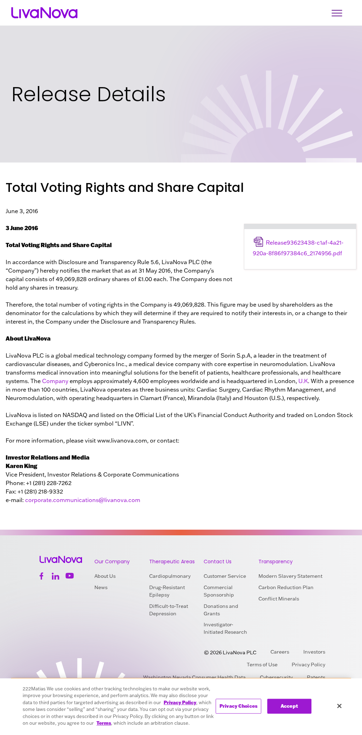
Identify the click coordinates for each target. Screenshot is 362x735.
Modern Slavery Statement (290, 576)
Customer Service (225, 576)
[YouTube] (70, 576)
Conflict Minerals (278, 599)
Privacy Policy (308, 664)
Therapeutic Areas (172, 561)
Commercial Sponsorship (219, 591)
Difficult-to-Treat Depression (168, 610)
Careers (279, 652)
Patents (316, 677)
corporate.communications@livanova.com (82, 499)
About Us (105, 576)
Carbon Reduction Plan (286, 587)
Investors (314, 652)
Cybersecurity (276, 677)
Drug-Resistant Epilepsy (167, 591)
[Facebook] (41, 576)
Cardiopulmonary (170, 576)
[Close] (339, 706)
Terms (104, 723)
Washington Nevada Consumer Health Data (194, 677)
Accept (289, 706)
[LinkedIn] (55, 576)
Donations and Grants (221, 610)
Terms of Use (262, 664)
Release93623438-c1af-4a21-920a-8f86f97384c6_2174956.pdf (298, 248)
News (100, 587)
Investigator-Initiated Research (225, 628)
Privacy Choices (238, 706)
